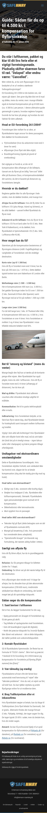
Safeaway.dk (9, 42)
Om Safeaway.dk (7, 805)
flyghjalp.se (18, 734)
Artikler (33, 805)
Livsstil (26, 805)
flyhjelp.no (6, 738)
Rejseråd (18, 805)
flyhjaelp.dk (36, 730)
